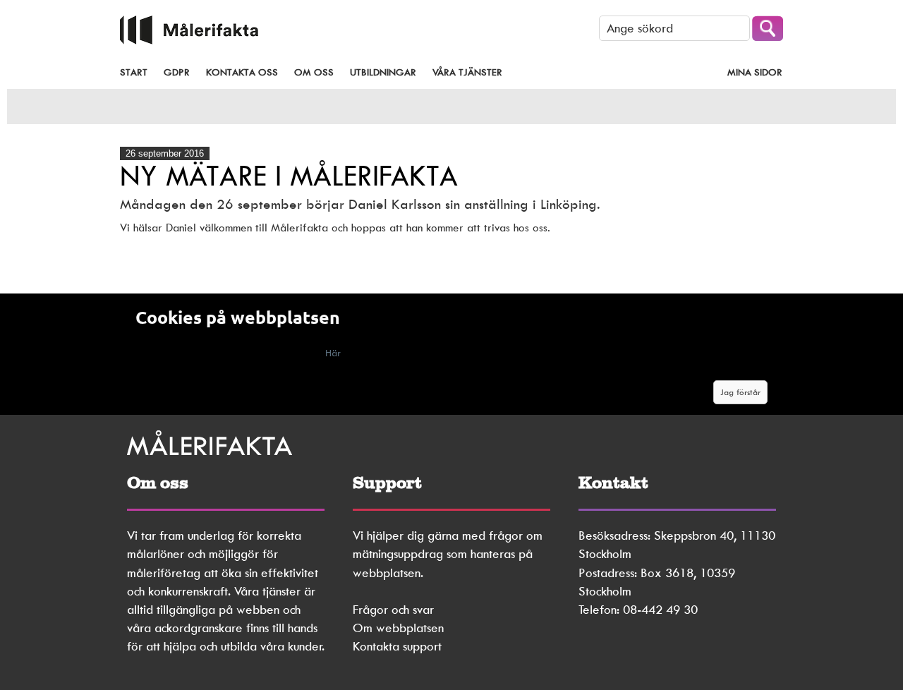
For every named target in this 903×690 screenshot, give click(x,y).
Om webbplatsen (398, 628)
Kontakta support (397, 646)
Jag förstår (740, 392)
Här (333, 352)
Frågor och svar (393, 610)
